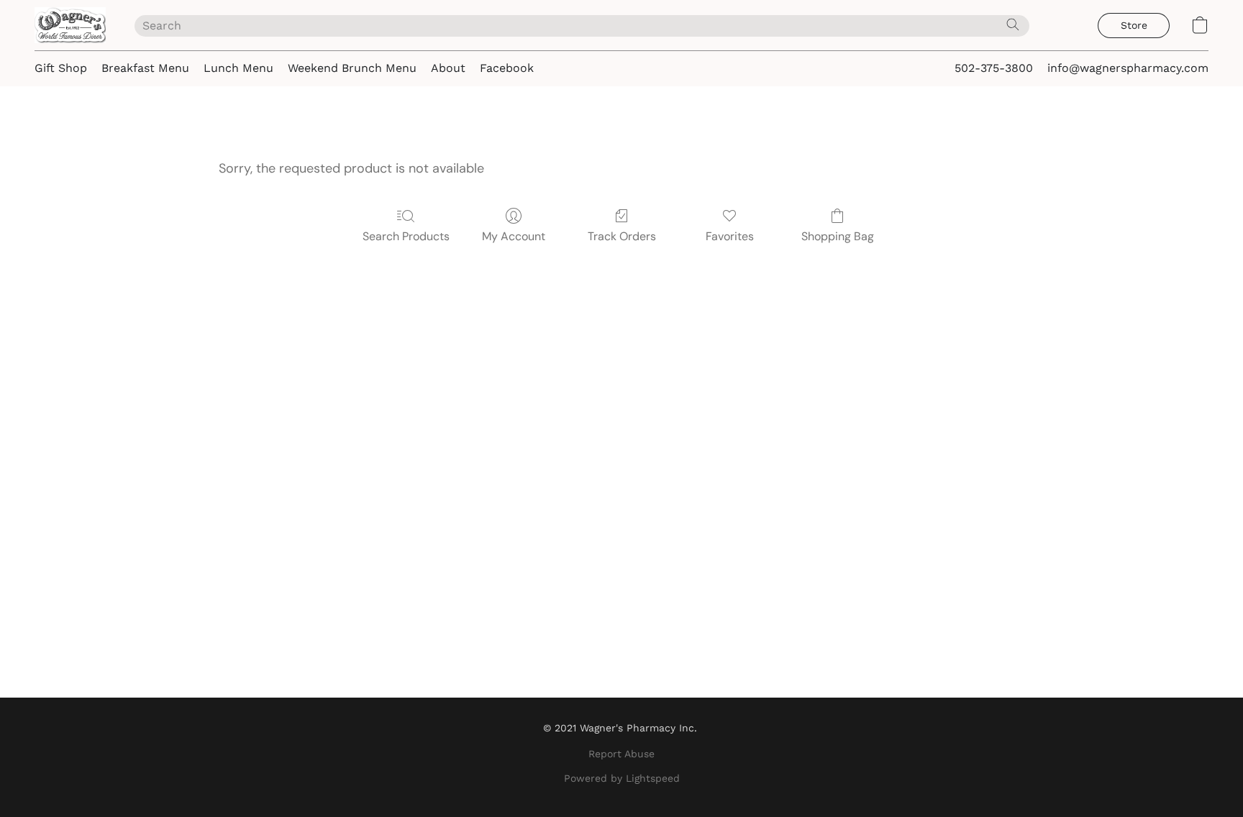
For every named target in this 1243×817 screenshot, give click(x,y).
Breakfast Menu (145, 68)
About (448, 68)
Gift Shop (61, 68)
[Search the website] (1013, 24)
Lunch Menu (238, 68)
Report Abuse (621, 753)
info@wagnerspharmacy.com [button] (1127, 68)
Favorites (730, 236)
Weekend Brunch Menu (352, 68)
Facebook (507, 68)
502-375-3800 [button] (994, 68)
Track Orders (622, 236)
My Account (513, 236)
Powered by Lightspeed (622, 778)
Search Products (406, 236)
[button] (70, 25)
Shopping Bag (837, 236)
